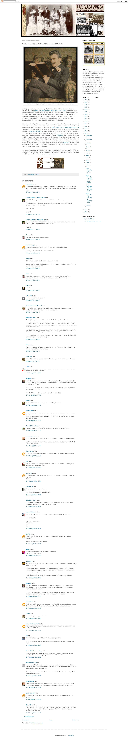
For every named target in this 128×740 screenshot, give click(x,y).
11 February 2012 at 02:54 (33, 481)
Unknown (29, 473)
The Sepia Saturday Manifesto (92, 221)
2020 (86, 114)
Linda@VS (29, 561)
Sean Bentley (30, 681)
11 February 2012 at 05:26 (33, 506)
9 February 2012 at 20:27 (33, 361)
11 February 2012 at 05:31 (33, 528)
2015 (86, 126)
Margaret (28, 378)
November (89, 139)
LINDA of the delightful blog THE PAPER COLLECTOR (50, 110)
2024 (86, 104)
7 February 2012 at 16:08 (33, 268)
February (88, 165)
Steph (28, 258)
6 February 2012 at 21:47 (33, 229)
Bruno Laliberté (30, 512)
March (88, 162)
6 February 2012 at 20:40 (33, 192)
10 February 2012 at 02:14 (33, 373)
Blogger (71, 735)
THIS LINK (60, 135)
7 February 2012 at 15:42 (33, 253)
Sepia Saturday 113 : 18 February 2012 (89, 188)
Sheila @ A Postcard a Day (34, 650)
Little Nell (29, 295)
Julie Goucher (30, 693)
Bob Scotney (30, 245)
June (87, 155)
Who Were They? (31, 317)
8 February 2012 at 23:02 (33, 339)
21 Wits (28, 534)
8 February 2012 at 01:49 (33, 280)
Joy (27, 461)
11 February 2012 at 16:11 (33, 608)
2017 (86, 121)
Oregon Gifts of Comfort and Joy (36, 197)
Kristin (28, 344)
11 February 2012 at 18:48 (33, 645)
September (89, 147)
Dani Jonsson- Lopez (32, 623)
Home (50, 720)
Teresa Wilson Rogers (32, 426)
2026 (86, 100)
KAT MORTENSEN (35, 131)
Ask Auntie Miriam (89, 219)
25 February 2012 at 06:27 (33, 713)
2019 (86, 116)
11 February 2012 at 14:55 (33, 555)
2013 (86, 131)
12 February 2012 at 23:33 (33, 687)
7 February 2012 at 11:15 (33, 239)
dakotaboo (29, 601)
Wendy (28, 400)
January (88, 205)
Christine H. (29, 486)
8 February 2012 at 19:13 (33, 312)
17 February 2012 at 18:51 (33, 699)
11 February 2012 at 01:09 (33, 467)
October (88, 143)
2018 (86, 119)
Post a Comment (29, 716)
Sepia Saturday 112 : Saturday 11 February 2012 (89, 198)
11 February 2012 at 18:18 (33, 630)
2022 (86, 109)
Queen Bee (29, 705)
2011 (86, 209)
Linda (28, 366)
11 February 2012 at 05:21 (33, 494)
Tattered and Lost (31, 662)
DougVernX (29, 451)
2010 (86, 212)
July (87, 153)
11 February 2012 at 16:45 (33, 618)
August (88, 150)
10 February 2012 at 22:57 (33, 456)
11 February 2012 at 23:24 (33, 675)
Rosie (28, 235)
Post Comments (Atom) (36, 723)
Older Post (75, 720)
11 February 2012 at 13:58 (33, 544)
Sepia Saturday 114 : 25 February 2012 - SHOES (89, 179)
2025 (86, 102)
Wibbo (28, 549)
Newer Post (26, 720)
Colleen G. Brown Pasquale (34, 305)
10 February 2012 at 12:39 (33, 420)
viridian (28, 613)
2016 (86, 123)
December (89, 135)
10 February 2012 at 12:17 (33, 405)
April (87, 160)
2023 (86, 107)
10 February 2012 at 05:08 (33, 395)
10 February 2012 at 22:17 (33, 445)
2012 (86, 133)
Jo (27, 635)
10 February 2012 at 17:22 (33, 430)
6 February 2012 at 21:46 (33, 214)
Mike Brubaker (30, 436)
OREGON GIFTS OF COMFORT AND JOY (65, 127)
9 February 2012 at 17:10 (33, 351)
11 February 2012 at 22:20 (33, 657)
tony (27, 285)
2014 (86, 128)
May (87, 158)
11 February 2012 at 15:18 (33, 596)
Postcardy (29, 356)
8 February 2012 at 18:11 (33, 300)
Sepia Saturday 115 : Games (89, 171)
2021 (86, 111)
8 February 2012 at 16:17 (33, 290)
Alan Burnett (30, 184)
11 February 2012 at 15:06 (33, 577)
